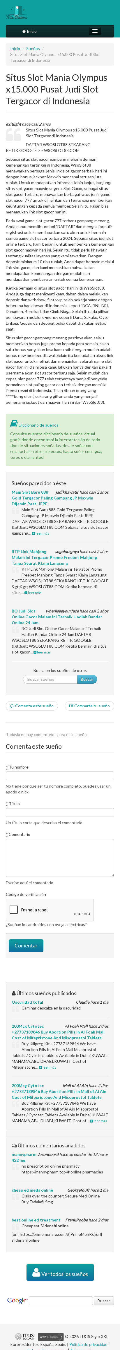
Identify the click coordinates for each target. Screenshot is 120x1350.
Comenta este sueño (34, 705)
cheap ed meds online (32, 1190)
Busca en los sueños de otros (60, 670)
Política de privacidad (88, 1344)
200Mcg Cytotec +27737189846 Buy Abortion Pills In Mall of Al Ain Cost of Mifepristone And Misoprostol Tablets (59, 1091)
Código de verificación (26, 894)
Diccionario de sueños (38, 424)
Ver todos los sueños (64, 1274)
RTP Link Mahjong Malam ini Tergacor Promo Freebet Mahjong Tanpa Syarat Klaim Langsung (54, 557)
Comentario (18, 834)
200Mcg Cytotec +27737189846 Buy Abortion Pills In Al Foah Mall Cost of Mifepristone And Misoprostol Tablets (58, 1032)
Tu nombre (17, 766)
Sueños (33, 48)
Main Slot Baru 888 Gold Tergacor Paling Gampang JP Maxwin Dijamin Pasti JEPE (52, 498)
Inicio (31, 31)
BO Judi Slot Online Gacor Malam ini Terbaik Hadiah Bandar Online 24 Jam (57, 616)
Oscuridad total (27, 1002)
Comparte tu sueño (91, 705)
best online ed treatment (36, 1219)
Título (13, 803)
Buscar (87, 679)
